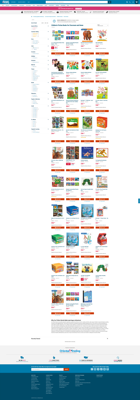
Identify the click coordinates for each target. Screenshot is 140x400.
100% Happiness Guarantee (63, 384)
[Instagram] (107, 369)
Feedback (139, 201)
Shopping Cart (48, 385)
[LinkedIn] (95, 369)
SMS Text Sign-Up (34, 387)
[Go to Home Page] (31, 16)
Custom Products (99, 376)
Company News (62, 387)
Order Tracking (48, 379)
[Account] (133, 2)
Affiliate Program (62, 381)
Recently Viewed (35, 338)
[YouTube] (104, 369)
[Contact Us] (130, 2)
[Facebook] (92, 369)
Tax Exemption (48, 390)
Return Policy (48, 382)
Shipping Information (49, 384)
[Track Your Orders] (127, 2)
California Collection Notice (80, 379)
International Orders (49, 387)
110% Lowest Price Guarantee (64, 382)
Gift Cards (33, 382)
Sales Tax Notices (49, 388)
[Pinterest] (98, 369)
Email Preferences (49, 393)
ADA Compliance (49, 391)
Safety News (77, 381)
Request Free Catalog (34, 381)
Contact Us (48, 376)
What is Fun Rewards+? (35, 388)
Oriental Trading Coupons (35, 384)
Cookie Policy (77, 385)
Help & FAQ (48, 378)
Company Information (63, 376)
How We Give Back (62, 378)
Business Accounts (34, 379)
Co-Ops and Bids (34, 378)
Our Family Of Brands (62, 385)
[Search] (109, 2)
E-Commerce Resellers (79, 384)
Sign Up (66, 369)
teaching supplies (81, 327)
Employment (61, 379)
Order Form (48, 381)
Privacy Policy (77, 376)
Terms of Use (77, 378)
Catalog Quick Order (34, 376)
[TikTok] (101, 369)
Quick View (58, 55)
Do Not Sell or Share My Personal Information (82, 382)
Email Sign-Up (33, 385)
